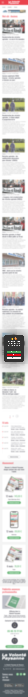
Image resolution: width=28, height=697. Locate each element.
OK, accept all (14, 352)
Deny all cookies (14, 355)
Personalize (14, 357)
